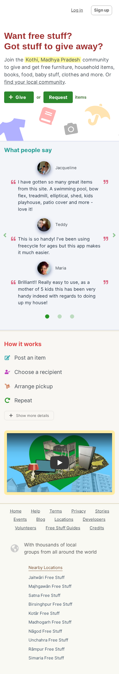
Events (20, 519)
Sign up (101, 10)
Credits (97, 527)
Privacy (78, 511)
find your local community (34, 82)
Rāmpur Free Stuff (46, 649)
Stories (102, 511)
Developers (94, 519)
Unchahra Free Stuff (48, 640)
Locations (64, 519)
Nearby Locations (46, 567)
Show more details (31, 415)
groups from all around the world (60, 552)
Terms (56, 511)
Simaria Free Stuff (46, 657)
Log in (77, 10)
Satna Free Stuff (44, 595)
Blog (40, 519)
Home (16, 511)
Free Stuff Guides (63, 527)
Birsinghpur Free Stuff (50, 604)
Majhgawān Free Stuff (50, 586)
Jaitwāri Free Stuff (46, 577)
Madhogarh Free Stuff (50, 622)
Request (58, 97)
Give (21, 97)
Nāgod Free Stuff (45, 631)
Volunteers (25, 527)
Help (35, 511)
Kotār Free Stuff (44, 613)
